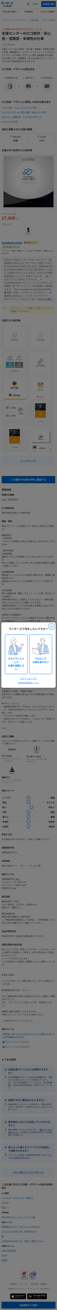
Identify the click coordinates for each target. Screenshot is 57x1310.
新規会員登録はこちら (28, 682)
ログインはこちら (28, 678)
